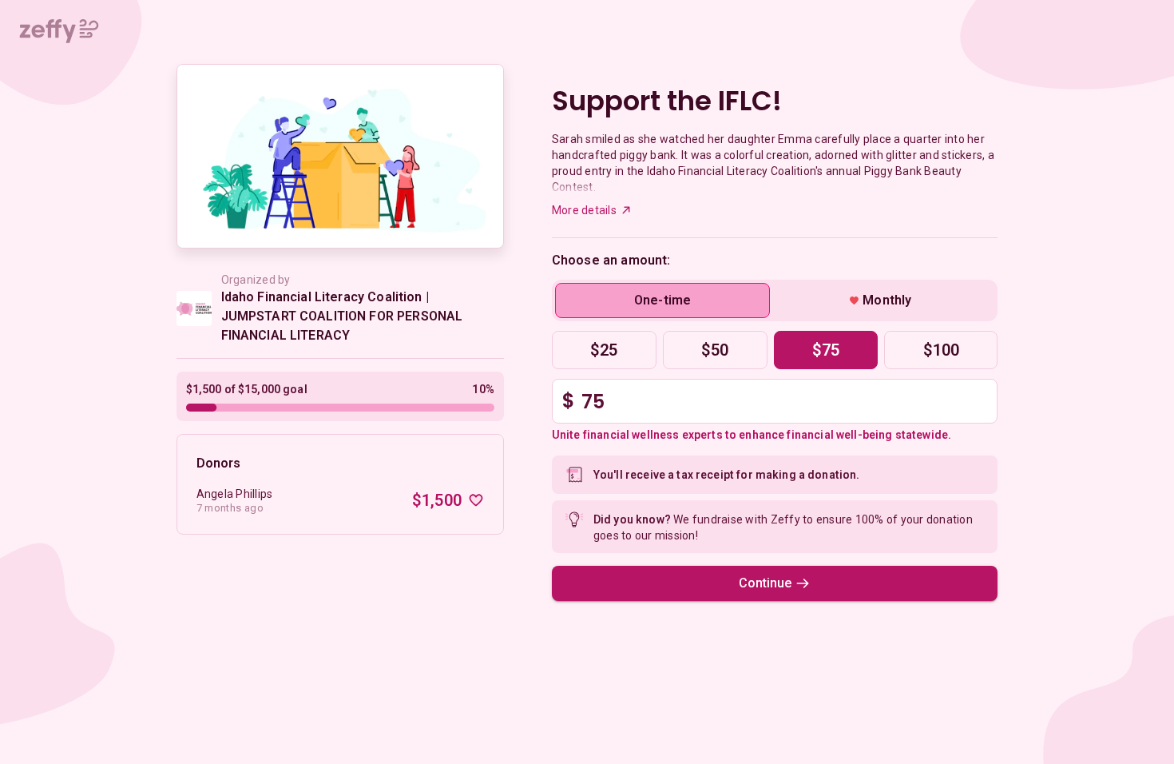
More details (584, 210)
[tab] (662, 300)
